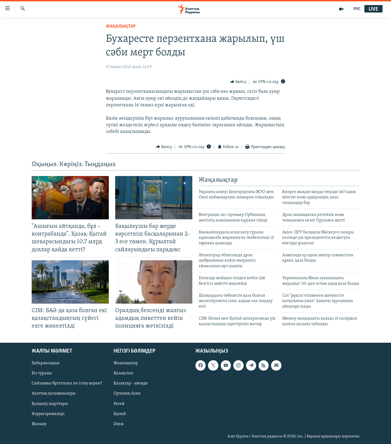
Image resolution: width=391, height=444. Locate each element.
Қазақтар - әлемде (131, 384)
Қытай (120, 414)
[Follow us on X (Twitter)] (213, 366)
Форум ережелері (48, 414)
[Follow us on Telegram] (251, 366)
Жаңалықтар (126, 363)
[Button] (238, 81)
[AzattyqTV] (341, 9)
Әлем (118, 424)
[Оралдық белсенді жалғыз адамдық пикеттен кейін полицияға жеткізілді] (153, 282)
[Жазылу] (276, 366)
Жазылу (39, 424)
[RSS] (264, 366)
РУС (357, 9)
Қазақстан (123, 373)
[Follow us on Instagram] (238, 366)
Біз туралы (42, 373)
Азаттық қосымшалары (54, 394)
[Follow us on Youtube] (226, 366)
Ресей (119, 404)
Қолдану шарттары (50, 404)
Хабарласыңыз (46, 363)
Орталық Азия (127, 394)
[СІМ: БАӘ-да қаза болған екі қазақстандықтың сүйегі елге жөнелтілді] (70, 282)
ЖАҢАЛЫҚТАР (121, 26)
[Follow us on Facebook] (201, 366)
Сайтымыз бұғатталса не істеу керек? (67, 384)
